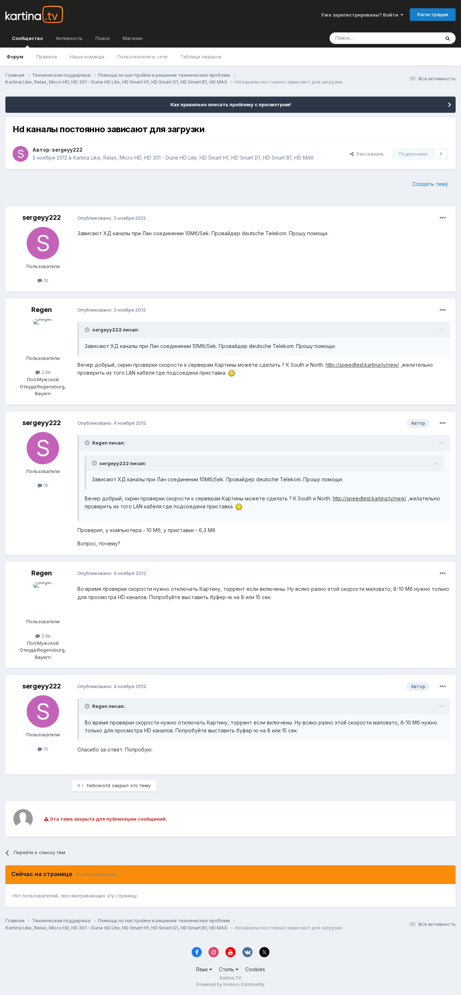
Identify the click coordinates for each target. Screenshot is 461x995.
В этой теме (417, 38)
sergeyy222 (67, 150)
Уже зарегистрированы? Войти (360, 15)
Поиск (102, 38)
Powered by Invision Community (230, 984)
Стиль (227, 969)
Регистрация (432, 14)
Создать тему (430, 184)
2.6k (45, 372)
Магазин (133, 38)
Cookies (255, 969)
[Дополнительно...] (442, 218)
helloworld (98, 785)
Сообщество (27, 38)
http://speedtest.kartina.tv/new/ (362, 365)
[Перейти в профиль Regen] (43, 335)
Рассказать (369, 154)
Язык (202, 969)
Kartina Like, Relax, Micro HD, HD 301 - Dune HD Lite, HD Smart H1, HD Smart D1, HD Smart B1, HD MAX (193, 158)
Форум (14, 56)
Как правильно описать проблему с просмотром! (230, 104)
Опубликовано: (111, 218)
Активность (69, 38)
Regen (41, 309)
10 (45, 280)
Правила (46, 56)
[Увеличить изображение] (231, 373)
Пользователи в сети (142, 56)
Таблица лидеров (201, 56)
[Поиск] (448, 38)
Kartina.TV (230, 978)
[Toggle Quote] (88, 330)
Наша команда (87, 56)
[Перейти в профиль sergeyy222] (20, 154)
